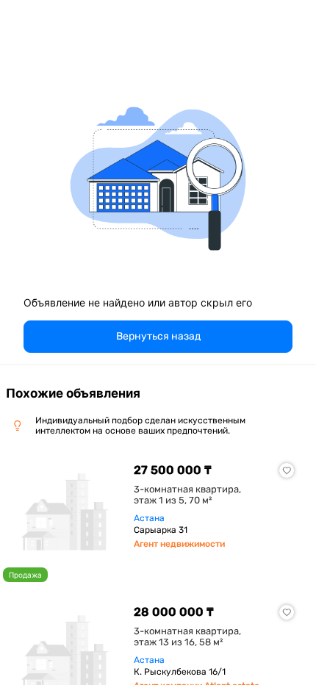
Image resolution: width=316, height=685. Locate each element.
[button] (158, 336)
